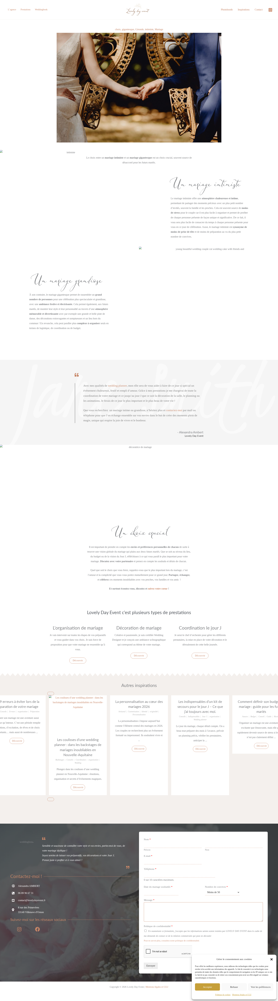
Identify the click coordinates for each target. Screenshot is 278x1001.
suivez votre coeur (157, 588)
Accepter (207, 987)
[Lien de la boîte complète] (78, 745)
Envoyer (150, 965)
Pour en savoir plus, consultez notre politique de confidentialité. (172, 940)
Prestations (25, 9)
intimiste (149, 29)
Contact (259, 9)
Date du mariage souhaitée (158, 887)
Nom (147, 839)
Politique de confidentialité (158, 926)
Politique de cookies (223, 995)
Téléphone (150, 869)
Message (149, 900)
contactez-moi (174, 410)
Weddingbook (41, 9)
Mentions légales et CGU (241, 995)
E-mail (148, 856)
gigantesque (128, 29)
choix (118, 29)
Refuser (234, 987)
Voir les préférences (261, 987)
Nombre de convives (216, 887)
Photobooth (227, 9)
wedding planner (117, 385)
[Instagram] (270, 10)
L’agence (12, 9)
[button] (271, 959)
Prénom (147, 850)
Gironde (139, 29)
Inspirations (244, 9)
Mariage (159, 29)
